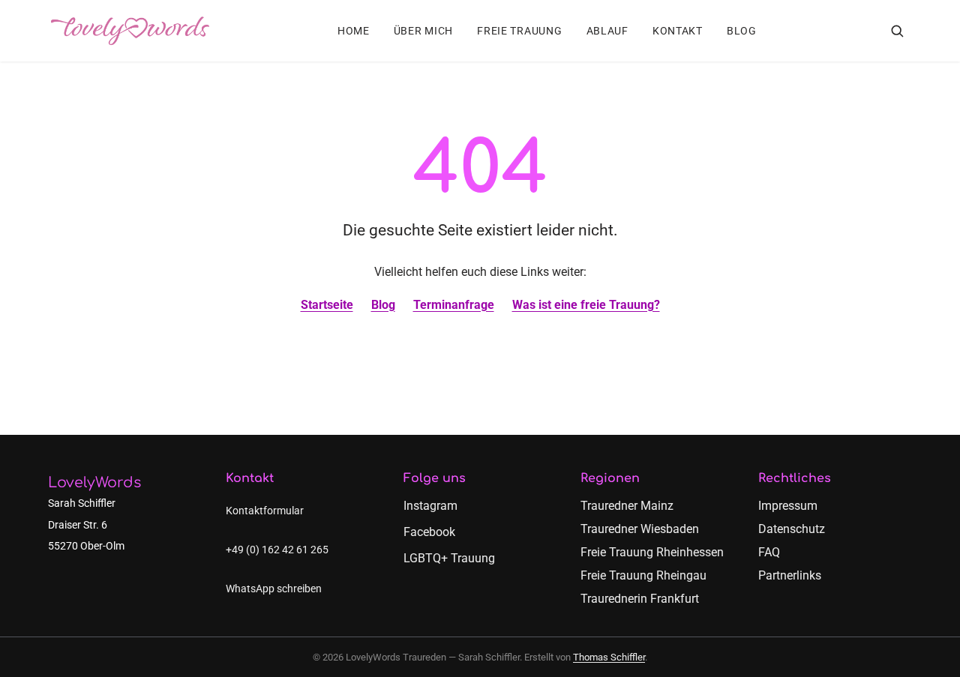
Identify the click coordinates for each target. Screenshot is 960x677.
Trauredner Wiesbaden (639, 529)
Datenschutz (791, 529)
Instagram (431, 506)
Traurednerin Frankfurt (639, 599)
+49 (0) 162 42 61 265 (277, 550)
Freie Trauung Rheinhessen (652, 552)
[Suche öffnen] (897, 31)
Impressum (788, 506)
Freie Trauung (519, 31)
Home (354, 31)
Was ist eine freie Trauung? (586, 305)
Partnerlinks (789, 575)
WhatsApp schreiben (274, 589)
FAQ (769, 552)
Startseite (327, 305)
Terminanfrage (453, 305)
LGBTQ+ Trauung (449, 558)
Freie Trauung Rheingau (643, 575)
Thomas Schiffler (609, 657)
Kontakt (677, 31)
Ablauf (607, 31)
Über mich (423, 31)
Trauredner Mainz (627, 506)
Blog (742, 31)
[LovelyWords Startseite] (130, 30)
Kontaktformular (265, 511)
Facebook (429, 532)
